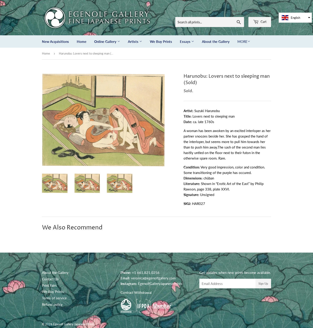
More (242, 41)
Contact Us (50, 279)
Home (81, 41)
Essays (185, 41)
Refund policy (52, 304)
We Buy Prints (161, 41)
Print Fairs (49, 285)
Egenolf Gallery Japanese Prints (73, 324)
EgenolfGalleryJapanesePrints (160, 283)
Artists (133, 41)
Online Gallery (105, 41)
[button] (295, 18)
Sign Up (263, 283)
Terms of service (54, 298)
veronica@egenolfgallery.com (153, 278)
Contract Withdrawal (136, 292)
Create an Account (259, 11)
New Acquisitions (55, 41)
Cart (263, 22)
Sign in (236, 11)
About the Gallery (216, 41)
